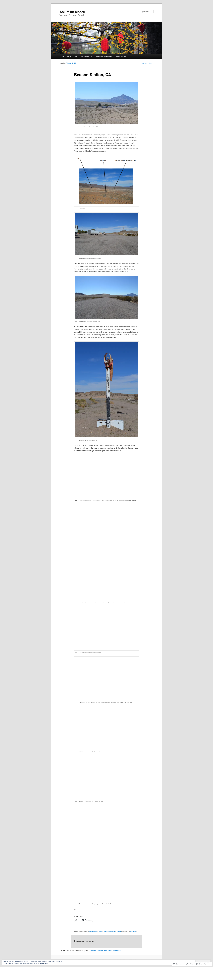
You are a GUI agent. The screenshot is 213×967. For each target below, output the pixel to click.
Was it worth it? (121, 56)
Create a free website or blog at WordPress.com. (92, 959)
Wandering (111, 931)
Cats (76, 56)
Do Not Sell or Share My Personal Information (122, 959)
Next (151, 63)
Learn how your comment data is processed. (105, 950)
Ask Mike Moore (72, 11)
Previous (143, 63)
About (69, 56)
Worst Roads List (86, 56)
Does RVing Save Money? (104, 56)
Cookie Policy (44, 963)
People (100, 931)
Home (62, 56)
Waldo (119, 931)
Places (105, 931)
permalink (133, 931)
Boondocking (93, 931)
